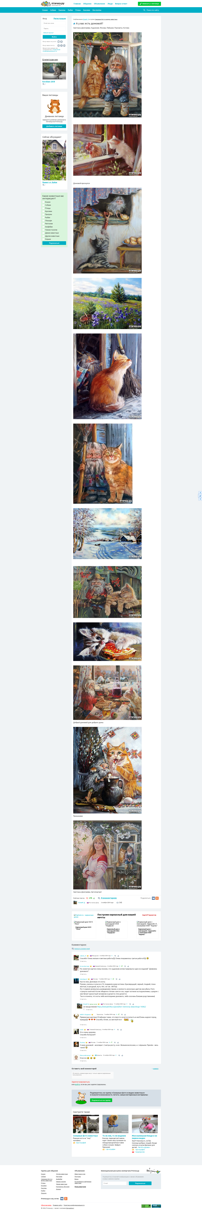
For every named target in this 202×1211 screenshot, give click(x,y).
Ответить (83, 961)
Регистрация (60, 18)
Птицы (78, 10)
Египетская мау (50, 59)
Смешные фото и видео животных (106, 19)
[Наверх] (200, 492)
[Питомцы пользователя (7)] (99, 1004)
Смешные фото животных (85, 1136)
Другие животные (62, 1174)
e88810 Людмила (85, 1014)
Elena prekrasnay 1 (85, 1055)
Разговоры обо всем (62, 1186)
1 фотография (110, 1149)
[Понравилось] (93, 898)
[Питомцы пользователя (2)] (92, 1014)
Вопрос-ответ (121, 4)
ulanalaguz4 (83, 979)
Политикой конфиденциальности (51, 50)
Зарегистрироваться (80, 1082)
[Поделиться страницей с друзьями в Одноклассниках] (157, 898)
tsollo (81, 1029)
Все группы (97, 10)
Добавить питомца (54, 126)
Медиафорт (70, 1208)
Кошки (45, 10)
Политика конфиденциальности (74, 1205)
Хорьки (58, 1189)
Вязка (76, 1179)
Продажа (78, 1176)
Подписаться (54, 243)
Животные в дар (80, 1174)
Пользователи (80, 1187)
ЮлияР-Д (86, 19)
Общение (87, 4)
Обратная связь (46, 1205)
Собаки (53, 10)
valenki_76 (83, 956)
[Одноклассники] (61, 41)
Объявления (99, 4)
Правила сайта (57, 1205)
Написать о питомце (150, 4)
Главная (77, 4)
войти (77, 1084)
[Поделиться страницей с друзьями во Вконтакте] (153, 898)
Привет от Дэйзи (49, 182)
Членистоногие (61, 1181)
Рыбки (70, 10)
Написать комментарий (82, 948)
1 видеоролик (140, 1152)
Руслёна (82, 1042)
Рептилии (59, 1176)
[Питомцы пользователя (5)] (88, 956)
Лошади (43, 1193)
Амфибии (59, 1179)
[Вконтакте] (58, 41)
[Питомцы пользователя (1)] (91, 966)
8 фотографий (81, 1143)
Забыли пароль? (48, 32)
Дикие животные (61, 1184)
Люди (110, 4)
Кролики (86, 10)
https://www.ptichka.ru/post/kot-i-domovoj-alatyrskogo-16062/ (121, 1007)
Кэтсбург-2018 (48, 81)
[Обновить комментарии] (200, 496)
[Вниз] (200, 499)
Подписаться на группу (101, 1100)
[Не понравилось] (87, 898)
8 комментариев (109, 898)
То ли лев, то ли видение (114, 1136)
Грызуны (61, 10)
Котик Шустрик (84, 966)
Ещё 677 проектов (149, 915)
